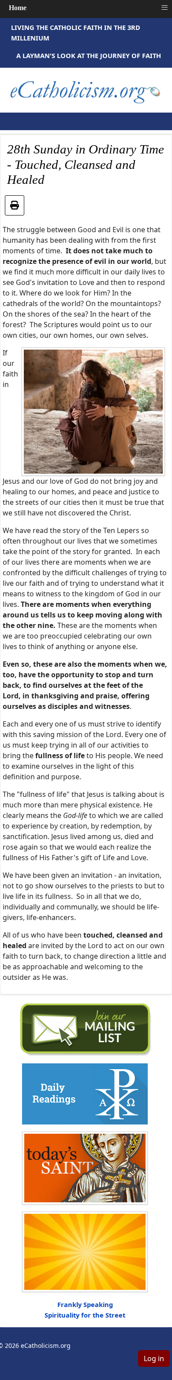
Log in (154, 1358)
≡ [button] (164, 7)
